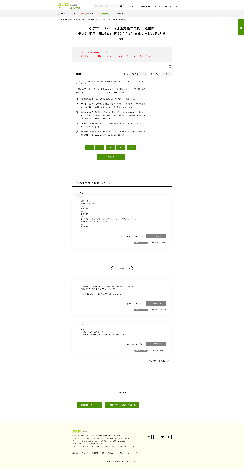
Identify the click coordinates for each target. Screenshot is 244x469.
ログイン (158, 6)
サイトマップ (132, 453)
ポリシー (121, 453)
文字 (155, 74)
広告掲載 (85, 453)
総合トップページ (171, 6)
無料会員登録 (145, 6)
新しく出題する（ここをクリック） (114, 56)
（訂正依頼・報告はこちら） (159, 361)
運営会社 (75, 453)
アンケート (132, 6)
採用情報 (95, 453)
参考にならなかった (141, 243)
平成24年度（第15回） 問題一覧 (122, 405)
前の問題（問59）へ (89, 405)
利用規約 (111, 453)
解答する (111, 157)
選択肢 (126, 74)
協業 (103, 453)
